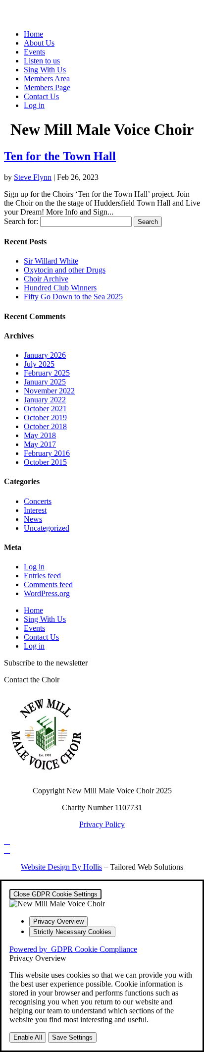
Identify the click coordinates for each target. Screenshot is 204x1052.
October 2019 (45, 417)
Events (34, 52)
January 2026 (45, 355)
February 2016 (47, 453)
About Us (39, 43)
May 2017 (40, 444)
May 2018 (40, 435)
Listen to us (42, 60)
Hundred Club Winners (60, 287)
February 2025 (47, 373)
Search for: (21, 221)
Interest (35, 510)
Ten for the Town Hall (60, 156)
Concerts (37, 501)
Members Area (47, 78)
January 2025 (45, 382)
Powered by (73, 949)
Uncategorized (46, 528)
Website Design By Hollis (61, 867)
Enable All (27, 1037)
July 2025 (39, 364)
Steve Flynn (32, 177)
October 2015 (45, 462)
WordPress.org (47, 593)
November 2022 (49, 391)
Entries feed (42, 575)
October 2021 (45, 408)
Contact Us (41, 96)
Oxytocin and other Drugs (64, 270)
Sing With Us (45, 69)
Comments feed (48, 584)
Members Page (47, 87)
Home (33, 34)
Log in (34, 105)
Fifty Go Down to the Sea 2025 (73, 296)
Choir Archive (46, 279)
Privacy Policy (102, 824)
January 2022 (45, 399)
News (33, 519)
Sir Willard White (51, 261)
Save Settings (72, 1037)
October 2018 (45, 426)
